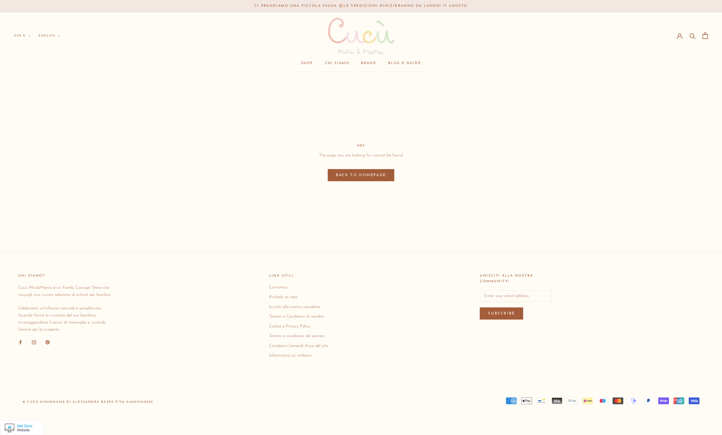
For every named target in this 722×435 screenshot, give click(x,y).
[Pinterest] (47, 342)
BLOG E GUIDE (404, 63)
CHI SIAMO (337, 63)
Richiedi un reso (283, 297)
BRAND (368, 63)
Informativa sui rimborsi (290, 355)
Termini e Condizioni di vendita (296, 316)
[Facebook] (20, 342)
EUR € (20, 35)
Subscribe (501, 313)
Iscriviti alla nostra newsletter (295, 307)
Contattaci (278, 287)
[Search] (692, 36)
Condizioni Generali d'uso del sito (298, 346)
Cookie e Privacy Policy (289, 326)
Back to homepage (361, 175)
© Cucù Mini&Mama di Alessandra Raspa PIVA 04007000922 (88, 402)
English (47, 35)
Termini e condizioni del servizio (297, 336)
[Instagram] (34, 342)
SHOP (307, 63)
